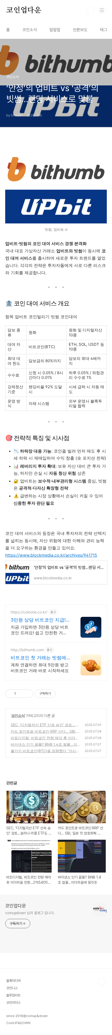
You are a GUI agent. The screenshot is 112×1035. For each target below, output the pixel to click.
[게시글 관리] (27, 694)
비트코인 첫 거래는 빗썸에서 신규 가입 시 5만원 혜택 (39, 658)
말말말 (54, 29)
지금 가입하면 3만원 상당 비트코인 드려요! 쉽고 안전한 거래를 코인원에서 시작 (40, 630)
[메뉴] (102, 10)
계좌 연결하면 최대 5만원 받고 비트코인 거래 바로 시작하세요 (40, 667)
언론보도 (80, 29)
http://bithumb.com (27, 650)
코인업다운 (23, 10)
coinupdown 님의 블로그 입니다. (30, 913)
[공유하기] (20, 694)
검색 (90, 10)
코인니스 (12, 988)
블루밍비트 (13, 995)
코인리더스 (13, 1003)
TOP (101, 981)
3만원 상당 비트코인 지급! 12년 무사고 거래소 (38, 620)
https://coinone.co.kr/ (29, 612)
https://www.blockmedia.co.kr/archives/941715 (51, 555)
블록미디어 (13, 981)
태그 (103, 29)
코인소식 (29, 29)
